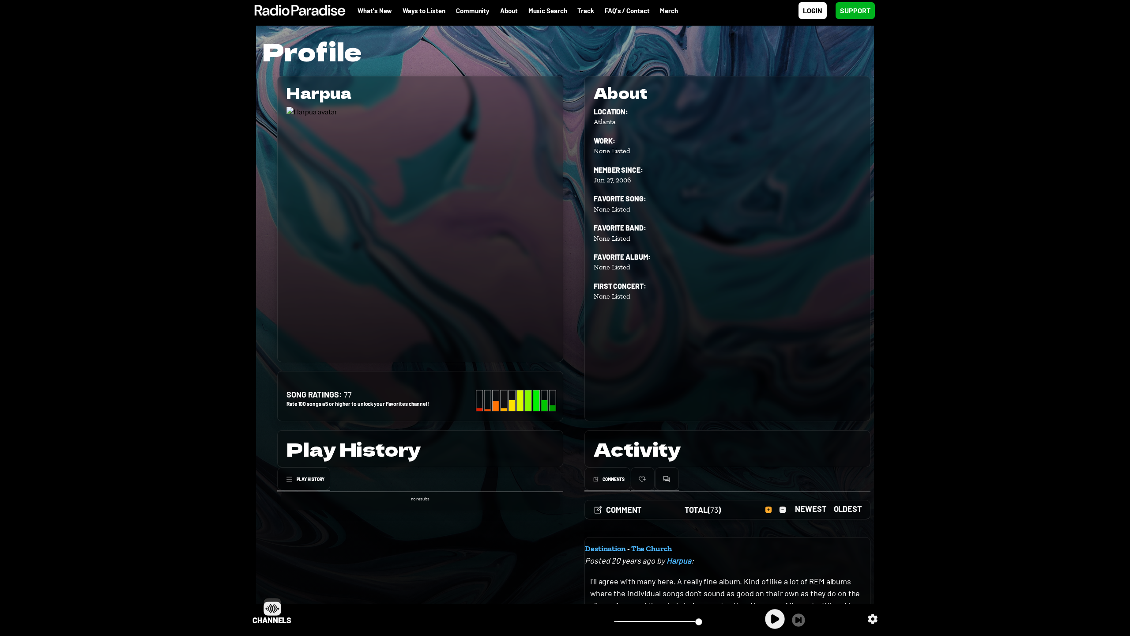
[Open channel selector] (272, 607)
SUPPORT (855, 10)
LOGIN (812, 10)
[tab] (303, 479)
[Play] (775, 619)
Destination (605, 548)
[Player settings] (873, 619)
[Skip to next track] (798, 620)
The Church (651, 548)
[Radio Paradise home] (295, 10)
